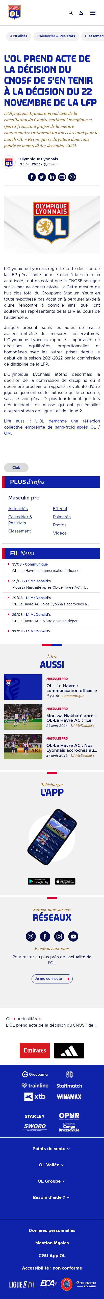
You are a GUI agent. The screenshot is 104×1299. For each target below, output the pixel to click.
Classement (19, 531)
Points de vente (49, 1149)
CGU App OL (52, 1256)
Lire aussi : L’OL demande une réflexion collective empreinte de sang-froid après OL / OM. (52, 427)
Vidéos (60, 533)
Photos (59, 525)
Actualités (18, 509)
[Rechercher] (71, 13)
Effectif (60, 509)
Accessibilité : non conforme (52, 1268)
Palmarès (62, 517)
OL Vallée (49, 1165)
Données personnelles (52, 1230)
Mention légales (52, 1243)
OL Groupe (49, 1181)
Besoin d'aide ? (49, 1197)
